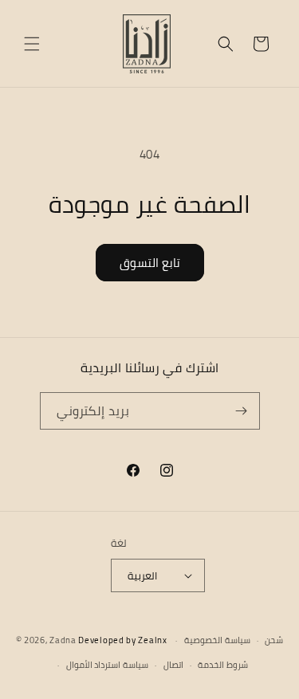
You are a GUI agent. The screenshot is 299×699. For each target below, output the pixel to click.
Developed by (122, 640)
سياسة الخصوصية (217, 640)
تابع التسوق (150, 262)
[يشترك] (241, 411)
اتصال (173, 665)
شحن (274, 640)
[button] (31, 43)
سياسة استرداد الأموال (107, 665)
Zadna (63, 640)
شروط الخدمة (223, 665)
